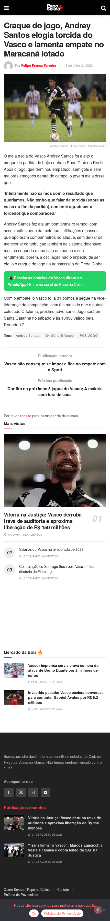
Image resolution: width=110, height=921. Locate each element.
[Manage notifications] (98, 910)
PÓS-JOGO (89, 335)
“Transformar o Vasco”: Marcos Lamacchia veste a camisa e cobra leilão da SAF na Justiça (65, 850)
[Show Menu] (6, 7)
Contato (63, 889)
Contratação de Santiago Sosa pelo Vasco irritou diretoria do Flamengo (56, 569)
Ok (34, 913)
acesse (25, 415)
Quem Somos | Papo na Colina (27, 889)
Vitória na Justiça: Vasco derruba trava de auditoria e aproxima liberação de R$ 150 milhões (43, 521)
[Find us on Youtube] (45, 792)
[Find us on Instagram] (33, 792)
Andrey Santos (28, 335)
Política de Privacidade (21, 894)
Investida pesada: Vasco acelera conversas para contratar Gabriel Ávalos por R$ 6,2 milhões (66, 697)
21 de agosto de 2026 (46, 682)
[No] (103, 910)
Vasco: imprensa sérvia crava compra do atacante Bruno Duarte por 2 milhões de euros (63, 670)
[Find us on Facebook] (9, 792)
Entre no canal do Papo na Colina (56, 284)
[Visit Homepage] (55, 8)
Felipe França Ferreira (38, 65)
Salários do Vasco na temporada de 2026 (51, 549)
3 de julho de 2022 (79, 65)
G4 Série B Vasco (60, 335)
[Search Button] (103, 7)
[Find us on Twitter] (21, 792)
